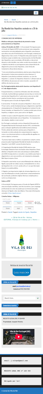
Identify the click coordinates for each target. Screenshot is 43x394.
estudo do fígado (23, 212)
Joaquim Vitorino (12, 35)
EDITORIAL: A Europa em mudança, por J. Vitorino (21, 220)
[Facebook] (14, 2)
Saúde (14, 20)
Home (6, 20)
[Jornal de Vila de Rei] (9, 7)
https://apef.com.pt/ (14, 193)
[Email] (11, 2)
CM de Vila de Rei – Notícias (21, 217)
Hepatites (33, 212)
